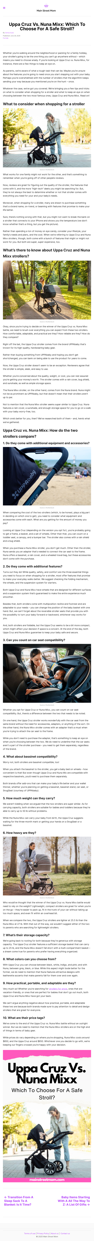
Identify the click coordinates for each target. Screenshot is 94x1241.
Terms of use (29, 1233)
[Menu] (4, 8)
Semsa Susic (9, 33)
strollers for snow (58, 988)
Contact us (65, 1233)
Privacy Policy (43, 1233)
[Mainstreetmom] (46, 8)
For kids (5, 38)
